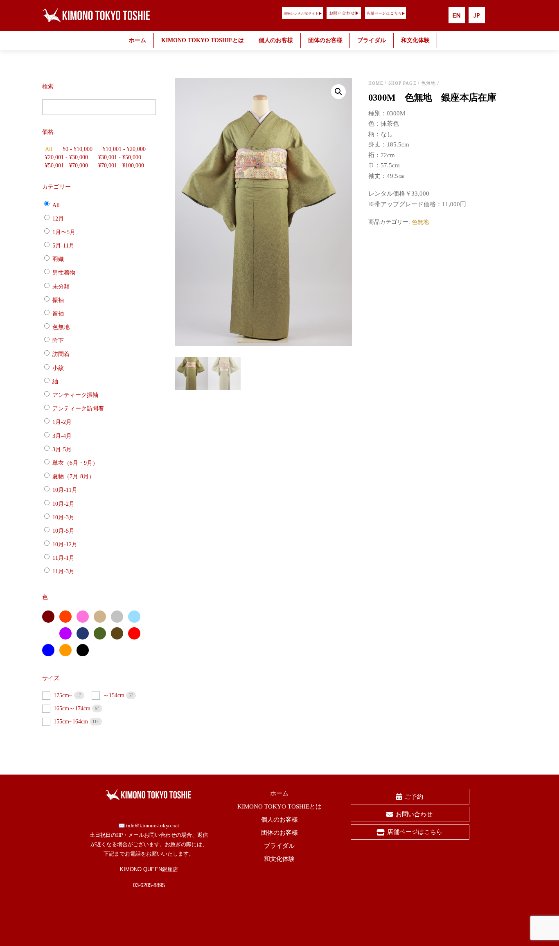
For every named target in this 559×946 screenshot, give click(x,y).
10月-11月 (64, 490)
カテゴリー (56, 187)
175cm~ (64, 695)
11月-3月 (63, 571)
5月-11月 (63, 246)
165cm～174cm (73, 708)
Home (376, 83)
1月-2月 (62, 422)
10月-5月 (63, 531)
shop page (402, 83)
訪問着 (61, 354)
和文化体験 (415, 40)
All (48, 149)
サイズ (50, 678)
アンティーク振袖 (75, 395)
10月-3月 (63, 517)
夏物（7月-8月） (73, 476)
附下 (58, 341)
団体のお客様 (325, 40)
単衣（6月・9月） (75, 463)
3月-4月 (62, 435)
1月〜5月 (63, 232)
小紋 (58, 368)
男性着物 (63, 273)
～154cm (114, 695)
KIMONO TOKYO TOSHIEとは (202, 40)
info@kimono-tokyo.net (152, 825)
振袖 (58, 300)
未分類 (61, 286)
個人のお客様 (276, 40)
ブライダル (371, 40)
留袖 (58, 314)
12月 (58, 218)
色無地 (428, 83)
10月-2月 (63, 503)
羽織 (58, 259)
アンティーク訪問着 (78, 408)
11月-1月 (63, 558)
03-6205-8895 (149, 885)
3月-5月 (62, 449)
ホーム (137, 40)
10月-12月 (64, 544)
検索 (48, 86)
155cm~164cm (72, 722)
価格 (48, 132)
